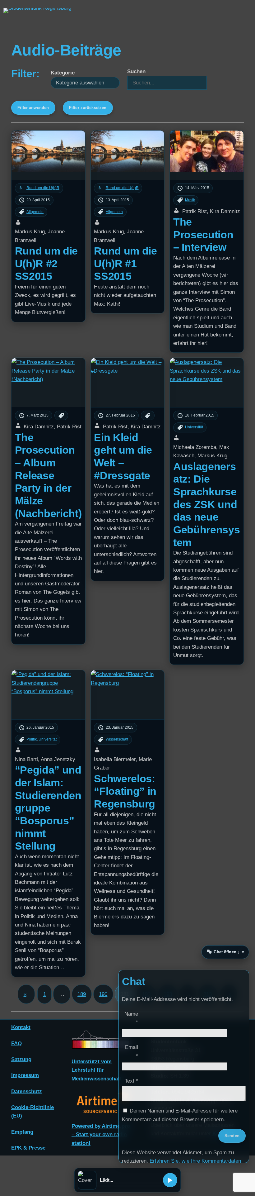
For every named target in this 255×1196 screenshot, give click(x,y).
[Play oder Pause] (170, 1180)
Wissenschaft (117, 739)
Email (131, 1051)
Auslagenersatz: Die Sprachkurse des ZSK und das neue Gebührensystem (206, 504)
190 (103, 994)
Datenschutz (26, 1091)
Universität (48, 739)
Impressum (25, 1075)
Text (131, 1081)
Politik (31, 739)
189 (81, 994)
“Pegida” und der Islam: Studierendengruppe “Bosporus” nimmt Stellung (48, 808)
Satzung (21, 1059)
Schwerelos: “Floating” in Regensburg (125, 791)
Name (131, 1018)
